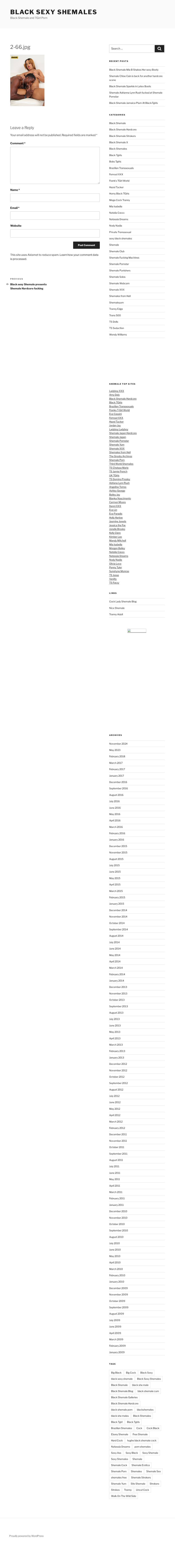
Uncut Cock (142, 1489)
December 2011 (118, 1134)
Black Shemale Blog (122, 1391)
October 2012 (116, 1076)
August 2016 (116, 794)
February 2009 (117, 1345)
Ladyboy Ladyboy (118, 429)
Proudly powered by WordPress (26, 1535)
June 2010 (115, 1249)
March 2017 (116, 762)
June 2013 (115, 1025)
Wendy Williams (118, 334)
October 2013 (117, 999)
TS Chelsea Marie (119, 467)
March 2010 (116, 1268)
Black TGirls (115, 402)
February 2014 (117, 974)
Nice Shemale (117, 607)
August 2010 (116, 1236)
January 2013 (116, 1057)
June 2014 (115, 948)
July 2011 (114, 1166)
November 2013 (118, 993)
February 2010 (117, 1275)
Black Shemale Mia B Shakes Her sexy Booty (133, 69)
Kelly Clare (115, 532)
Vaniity (113, 578)
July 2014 (114, 942)
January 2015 (116, 903)
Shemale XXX (117, 289)
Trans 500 (115, 315)
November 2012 (118, 1070)
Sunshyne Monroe (119, 571)
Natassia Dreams (118, 219)
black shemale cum (148, 1391)
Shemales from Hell (120, 296)
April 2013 (114, 1038)
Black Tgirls (115, 155)
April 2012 (114, 1115)
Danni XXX (115, 506)
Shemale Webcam (119, 283)
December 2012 (118, 1063)
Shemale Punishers (119, 270)
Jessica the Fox (117, 525)
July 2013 (114, 1019)
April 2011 (114, 1185)
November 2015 (118, 852)
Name (15, 190)
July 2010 (114, 1243)
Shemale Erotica (141, 1465)
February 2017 (117, 769)
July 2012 (114, 1095)
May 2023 (114, 750)
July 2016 (114, 801)
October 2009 (117, 1301)
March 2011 (115, 1192)
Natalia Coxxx (117, 212)
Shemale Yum (116, 444)
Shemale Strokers (141, 1477)
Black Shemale (117, 123)
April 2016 (114, 820)
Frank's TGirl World (119, 180)
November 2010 (118, 1217)
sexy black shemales (120, 238)
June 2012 (114, 1102)
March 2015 (116, 891)
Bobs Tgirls (115, 161)
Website (15, 225)
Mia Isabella (115, 206)
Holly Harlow (116, 517)
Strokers (154, 1483)
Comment (17, 143)
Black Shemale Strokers (122, 135)
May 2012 (114, 1108)
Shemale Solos (117, 276)
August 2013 (116, 1012)
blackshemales (145, 1409)
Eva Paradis (115, 513)
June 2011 (114, 1172)
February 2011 (117, 1198)
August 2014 (116, 935)
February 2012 (117, 1127)
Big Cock (131, 1372)
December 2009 (118, 1288)
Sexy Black (132, 1452)
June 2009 (115, 1326)
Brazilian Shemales (121, 1428)
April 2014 (114, 961)
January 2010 (116, 1281)
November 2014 (118, 916)
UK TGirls (114, 475)
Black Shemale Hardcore (123, 129)
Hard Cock (117, 1440)
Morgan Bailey (117, 548)
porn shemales (142, 1446)
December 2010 (118, 1211)
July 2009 (114, 1320)
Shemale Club (116, 251)
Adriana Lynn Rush (119, 482)
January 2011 (116, 1204)
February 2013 (117, 1051)
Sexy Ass (116, 1452)
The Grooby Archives (120, 456)
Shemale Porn (117, 459)
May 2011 (114, 1179)
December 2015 (118, 846)
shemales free (119, 1477)
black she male (140, 1384)
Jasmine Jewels (117, 521)
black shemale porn (121, 1409)
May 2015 (114, 878)
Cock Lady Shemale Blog (123, 601)
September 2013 (118, 1006)
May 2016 (114, 814)
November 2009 (118, 1294)
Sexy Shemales (119, 1458)
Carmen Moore (117, 502)
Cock (139, 1428)
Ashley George (117, 490)
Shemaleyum (116, 302)
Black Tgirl (117, 1421)
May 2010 (114, 1256)
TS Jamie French (118, 471)
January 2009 (117, 1352)
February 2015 (117, 897)
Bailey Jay (114, 494)
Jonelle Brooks (117, 529)
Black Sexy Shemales (53, 12)
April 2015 (114, 884)
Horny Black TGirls (119, 193)
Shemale (114, 244)
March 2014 (116, 967)
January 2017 (116, 775)
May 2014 (114, 955)
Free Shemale (140, 1434)
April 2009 (115, 1333)
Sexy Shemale (150, 1452)
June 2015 (115, 871)
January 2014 (116, 980)
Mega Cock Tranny (119, 200)
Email (14, 208)
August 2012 (116, 1089)
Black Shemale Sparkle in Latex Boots (130, 86)
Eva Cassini (115, 413)
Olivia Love (115, 563)
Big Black (116, 1372)
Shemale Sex (153, 1471)
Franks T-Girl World (119, 410)
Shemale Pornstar (119, 263)
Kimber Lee (115, 536)
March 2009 (116, 1339)
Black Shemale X (118, 142)
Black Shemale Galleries (124, 1397)
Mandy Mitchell (117, 540)
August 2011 (116, 1160)
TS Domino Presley (119, 479)
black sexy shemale (122, 1378)
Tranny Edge (116, 308)
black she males (120, 1415)
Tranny (128, 1489)
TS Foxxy (114, 582)
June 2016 (115, 807)
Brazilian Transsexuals (121, 168)
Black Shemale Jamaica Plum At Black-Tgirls (133, 102)
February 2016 (117, 833)
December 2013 (118, 986)
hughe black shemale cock (141, 1440)
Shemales (136, 1471)
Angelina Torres (117, 486)
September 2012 (118, 1083)
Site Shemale (138, 1483)
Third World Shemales (121, 463)
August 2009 (116, 1313)
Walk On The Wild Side (123, 1495)
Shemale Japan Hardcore (123, 433)
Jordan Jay (115, 425)
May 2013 (114, 1031)
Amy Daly (114, 394)
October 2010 (117, 1224)
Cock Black (153, 1428)
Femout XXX (116, 174)
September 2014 (118, 929)
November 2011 (118, 1140)
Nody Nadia (115, 225)
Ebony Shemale (119, 1434)
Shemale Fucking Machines (124, 257)
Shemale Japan (117, 437)
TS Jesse (114, 575)
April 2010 (115, 1262)
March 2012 (116, 1121)
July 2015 (114, 865)
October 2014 (117, 923)
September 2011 (118, 1153)
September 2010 (118, 1230)
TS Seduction (116, 328)
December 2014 (118, 910)
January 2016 (116, 839)
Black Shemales (118, 148)
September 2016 (118, 788)
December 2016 (118, 782)
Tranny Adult (116, 614)
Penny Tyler (115, 567)
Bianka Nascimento (120, 498)
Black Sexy (146, 1372)
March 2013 (116, 1044)
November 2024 (118, 743)
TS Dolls (113, 321)
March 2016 (116, 826)
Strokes (115, 1489)
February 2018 (117, 756)
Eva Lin (113, 509)
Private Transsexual (120, 232)
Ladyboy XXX (116, 390)
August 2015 (116, 858)
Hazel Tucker (116, 187)
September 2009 (118, 1307)
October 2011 (116, 1147)
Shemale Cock (119, 1465)
